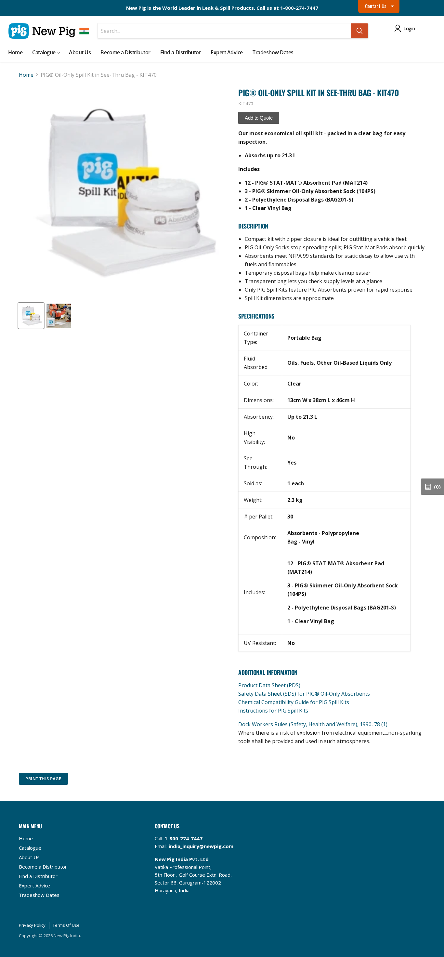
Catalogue (44, 52)
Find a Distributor (180, 52)
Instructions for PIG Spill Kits (273, 710)
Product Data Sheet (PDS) (269, 685)
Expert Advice (227, 52)
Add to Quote (259, 118)
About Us (80, 52)
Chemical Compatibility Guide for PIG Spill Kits (293, 702)
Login (409, 28)
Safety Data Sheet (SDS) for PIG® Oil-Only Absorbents (304, 693)
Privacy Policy (32, 925)
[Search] (359, 30)
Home (15, 52)
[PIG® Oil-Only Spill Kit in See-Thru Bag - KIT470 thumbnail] (31, 316)
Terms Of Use (66, 925)
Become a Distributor (125, 52)
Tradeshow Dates (273, 52)
